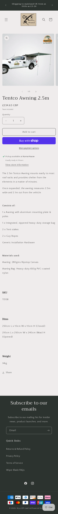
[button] (6, 19)
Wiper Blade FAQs (15, 470)
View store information (17, 165)
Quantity (6, 114)
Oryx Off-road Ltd (24, 508)
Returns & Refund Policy (18, 449)
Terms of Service (14, 463)
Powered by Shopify (40, 508)
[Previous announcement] (5, 5)
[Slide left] (22, 91)
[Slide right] (35, 91)
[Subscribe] (48, 430)
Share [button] (9, 372)
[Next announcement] (52, 5)
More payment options (29, 148)
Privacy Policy (13, 456)
